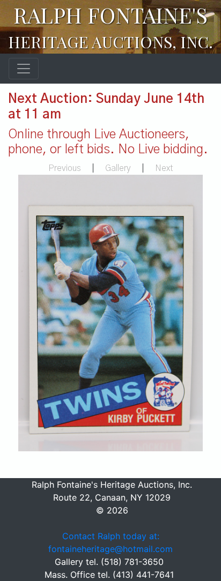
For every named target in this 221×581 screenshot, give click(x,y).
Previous (64, 168)
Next (164, 168)
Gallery (118, 168)
